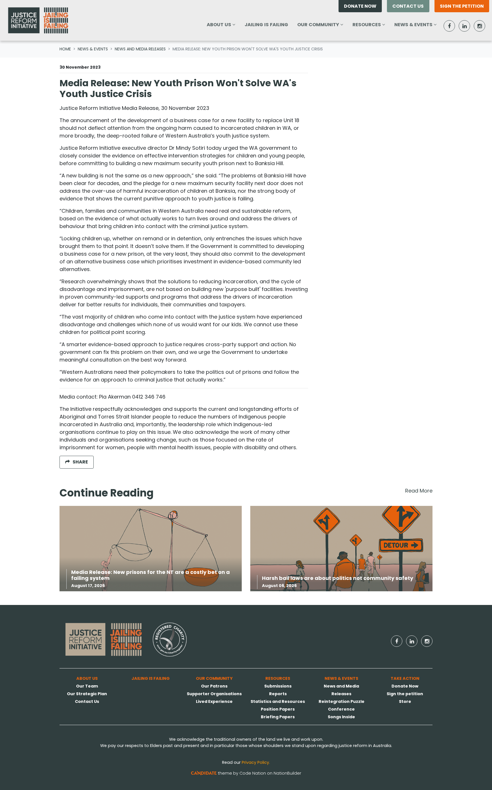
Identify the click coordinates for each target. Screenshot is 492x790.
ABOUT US (87, 678)
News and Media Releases (140, 49)
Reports (278, 694)
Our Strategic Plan (87, 694)
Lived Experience (214, 701)
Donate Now (360, 6)
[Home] (38, 20)
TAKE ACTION (405, 678)
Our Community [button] (322, 24)
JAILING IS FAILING (266, 24)
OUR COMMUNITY (214, 678)
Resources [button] (371, 24)
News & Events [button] (417, 24)
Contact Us (408, 6)
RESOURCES (277, 678)
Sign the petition (462, 6)
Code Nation (252, 773)
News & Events (93, 49)
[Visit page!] (450, 26)
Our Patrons (214, 686)
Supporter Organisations (214, 694)
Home (65, 49)
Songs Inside (341, 717)
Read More (418, 490)
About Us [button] (223, 24)
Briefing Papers (278, 717)
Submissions (278, 686)
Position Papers (278, 709)
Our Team (87, 686)
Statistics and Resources (278, 701)
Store (405, 701)
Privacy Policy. (256, 762)
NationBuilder (287, 773)
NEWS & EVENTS (341, 678)
